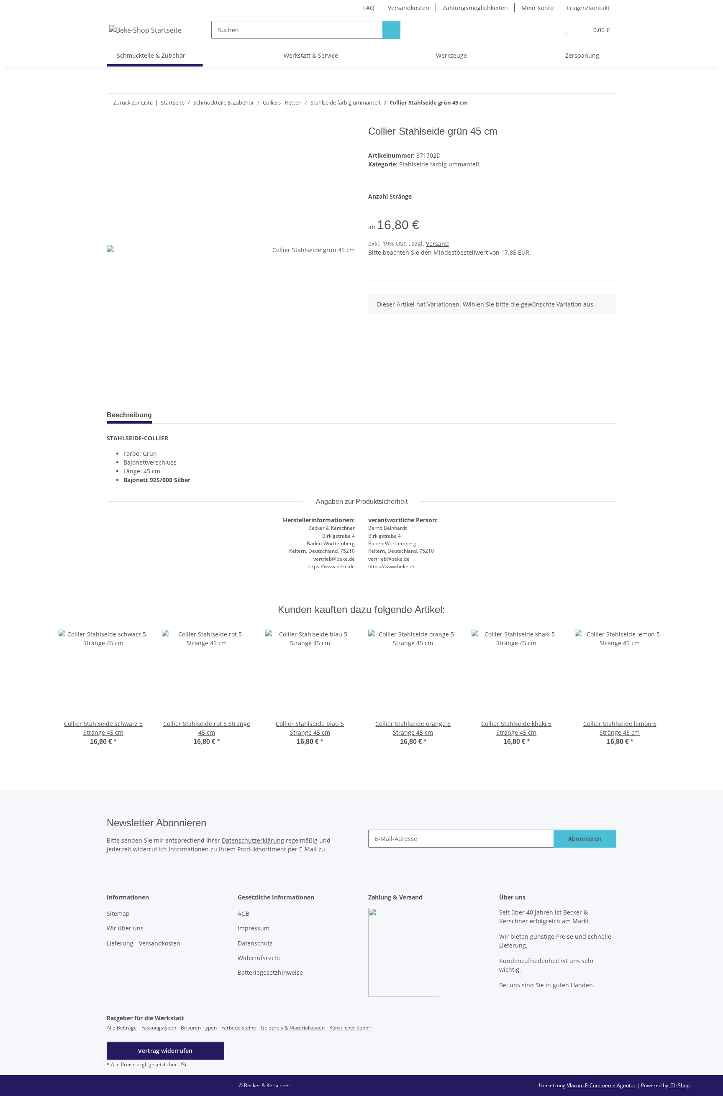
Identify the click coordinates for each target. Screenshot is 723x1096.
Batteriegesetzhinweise (270, 972)
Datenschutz (255, 943)
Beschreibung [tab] (129, 415)
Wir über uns (125, 928)
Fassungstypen (158, 1027)
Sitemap (118, 913)
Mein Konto (537, 8)
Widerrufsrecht (259, 958)
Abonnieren (585, 839)
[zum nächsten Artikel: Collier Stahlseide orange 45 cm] (607, 103)
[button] (549, 29)
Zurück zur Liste (133, 102)
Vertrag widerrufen (165, 1051)
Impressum (253, 928)
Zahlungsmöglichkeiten (475, 8)
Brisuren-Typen (199, 1027)
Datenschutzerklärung (253, 840)
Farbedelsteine (238, 1027)
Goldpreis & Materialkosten (293, 1027)
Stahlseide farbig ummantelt (439, 164)
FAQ (368, 8)
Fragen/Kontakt (588, 8)
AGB (243, 913)
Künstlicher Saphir (350, 1027)
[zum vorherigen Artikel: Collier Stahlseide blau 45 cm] (589, 103)
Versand (437, 244)
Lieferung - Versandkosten (143, 943)
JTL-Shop (679, 1085)
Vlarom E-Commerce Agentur (602, 1085)
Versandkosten (408, 8)
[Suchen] (391, 30)
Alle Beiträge (122, 1027)
